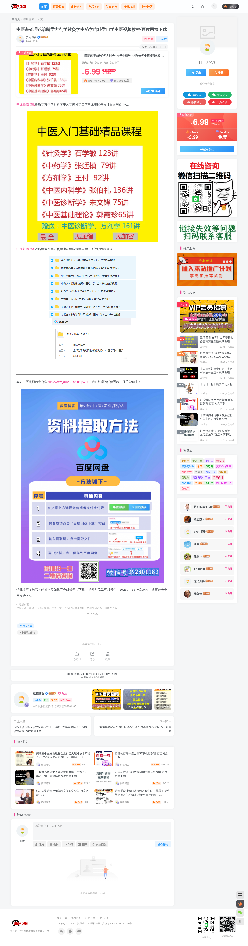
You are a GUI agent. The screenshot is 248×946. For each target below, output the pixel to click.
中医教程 (92, 923)
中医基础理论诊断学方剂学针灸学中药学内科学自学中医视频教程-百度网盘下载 (91, 29)
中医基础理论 (25, 104)
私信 (164, 39)
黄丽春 (198, 483)
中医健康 (28, 19)
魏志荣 (185, 488)
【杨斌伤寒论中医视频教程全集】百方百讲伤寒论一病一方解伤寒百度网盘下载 (63, 774)
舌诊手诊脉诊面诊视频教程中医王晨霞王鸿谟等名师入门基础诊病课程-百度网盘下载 (142, 792)
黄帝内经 (187, 483)
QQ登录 (197, 95)
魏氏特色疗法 (223, 483)
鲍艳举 (209, 483)
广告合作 (90, 918)
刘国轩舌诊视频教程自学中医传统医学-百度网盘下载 (141, 774)
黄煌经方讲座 (223, 466)
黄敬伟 (185, 477)
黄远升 (209, 466)
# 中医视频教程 (27, 632)
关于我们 (104, 918)
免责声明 (76, 918)
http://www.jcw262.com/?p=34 (67, 382)
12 (55, 700)
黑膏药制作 (188, 466)
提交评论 (163, 844)
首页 (17, 19)
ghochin (199, 569)
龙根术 (185, 460)
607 (39, 700)
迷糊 (196, 544)
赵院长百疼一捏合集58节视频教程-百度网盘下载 (141, 755)
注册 (220, 72)
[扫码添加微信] (240, 913)
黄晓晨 (222, 472)
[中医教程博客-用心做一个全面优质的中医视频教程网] (19, 923)
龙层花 (220, 460)
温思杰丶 (199, 519)
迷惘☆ (198, 556)
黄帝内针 (218, 477)
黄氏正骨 (211, 472)
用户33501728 (203, 507)
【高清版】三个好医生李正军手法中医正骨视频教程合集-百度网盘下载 (216, 372)
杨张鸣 (198, 593)
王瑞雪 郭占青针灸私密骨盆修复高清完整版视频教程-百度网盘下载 (216, 341)
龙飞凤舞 (199, 581)
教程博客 (31, 37)
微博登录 (196, 102)
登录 (198, 72)
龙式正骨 (197, 460)
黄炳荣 (198, 472)
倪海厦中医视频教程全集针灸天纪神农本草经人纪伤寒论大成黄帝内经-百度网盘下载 (63, 755)
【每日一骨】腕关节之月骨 (216, 384)
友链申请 (62, 918)
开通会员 (232, 6)
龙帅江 (209, 460)
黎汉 (199, 466)
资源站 (80, 923)
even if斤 (200, 531)
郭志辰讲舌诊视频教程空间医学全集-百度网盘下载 (62, 792)
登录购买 (154, 91)
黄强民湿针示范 (201, 477)
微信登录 (222, 95)
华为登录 (221, 102)
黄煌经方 (187, 472)
